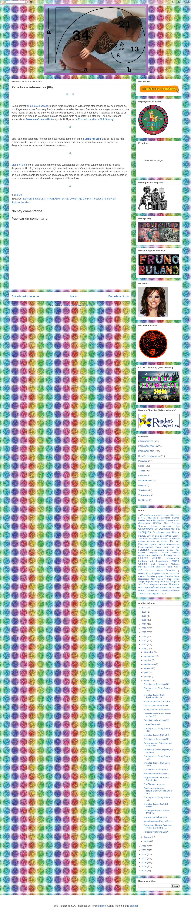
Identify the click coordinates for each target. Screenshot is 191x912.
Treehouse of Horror (170, 590)
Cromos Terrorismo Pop (165, 526)
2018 (144, 620)
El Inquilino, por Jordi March (157, 709)
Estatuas (147, 538)
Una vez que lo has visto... (156, 817)
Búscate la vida (173, 520)
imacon (102, 906)
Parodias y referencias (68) (156, 739)
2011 (144, 648)
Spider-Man (153, 590)
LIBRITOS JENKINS (149, 558)
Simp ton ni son (162, 581)
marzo (147, 680)
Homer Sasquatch (152, 724)
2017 (144, 624)
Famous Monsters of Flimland (153, 541)
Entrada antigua (118, 296)
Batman (37, 198)
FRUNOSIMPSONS (57, 198)
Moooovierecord (146, 567)
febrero (148, 837)
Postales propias (155, 576)
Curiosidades (145, 528)
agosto (147, 668)
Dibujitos (144, 532)
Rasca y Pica (164, 579)
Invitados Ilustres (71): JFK (156, 735)
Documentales (145, 480)
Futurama (143, 549)
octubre (148, 660)
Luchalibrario (162, 561)
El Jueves (165, 535)
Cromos (142, 526)
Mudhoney (160, 567)
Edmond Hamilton (87, 119)
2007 (144, 858)
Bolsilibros (143, 500)
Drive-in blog (153, 536)
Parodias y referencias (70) (156, 684)
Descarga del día (169, 528)
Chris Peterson (172, 523)
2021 (144, 607)
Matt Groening (159, 564)
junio (146, 676)
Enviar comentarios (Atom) (78, 305)
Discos (141, 485)
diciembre (149, 652)
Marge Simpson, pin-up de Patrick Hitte (156, 778)
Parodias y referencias (104, 198)
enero (147, 841)
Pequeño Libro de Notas (163, 574)
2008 (144, 854)
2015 (144, 632)
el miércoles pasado (37, 106)
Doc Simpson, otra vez (154, 784)
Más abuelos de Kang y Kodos (158, 821)
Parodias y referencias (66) (156, 832)
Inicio (73, 296)
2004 (144, 870)
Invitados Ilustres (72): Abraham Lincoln (154, 696)
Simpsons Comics (158, 584)
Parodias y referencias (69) (156, 720)
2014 (144, 636)
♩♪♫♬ (163, 594)
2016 (144, 628)
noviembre (149, 656)
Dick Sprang (107, 119)
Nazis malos (173, 567)
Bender (149, 520)
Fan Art (175, 541)
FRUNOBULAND (146, 451)
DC (44, 198)
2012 (144, 644)
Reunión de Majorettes (149, 456)
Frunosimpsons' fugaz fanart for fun (159, 547)
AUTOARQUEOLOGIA (162, 515)
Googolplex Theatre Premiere (164, 553)
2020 (144, 612)
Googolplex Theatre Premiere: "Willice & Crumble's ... (158, 826)
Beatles (141, 520)
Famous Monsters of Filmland (166, 539)
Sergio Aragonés (146, 581)
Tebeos (141, 471)
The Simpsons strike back (156, 769)
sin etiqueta (153, 593)
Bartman (27, 198)
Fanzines (142, 475)
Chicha (157, 523)
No (140, 570)
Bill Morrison (159, 520)
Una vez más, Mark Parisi (156, 705)
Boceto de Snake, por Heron (157, 701)
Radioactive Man (20, 202)
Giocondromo (157, 550)
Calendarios (144, 523)
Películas (142, 461)
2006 (144, 862)
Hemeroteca (144, 555)
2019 (144, 616)
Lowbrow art (145, 561)
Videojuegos (144, 495)
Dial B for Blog (92, 139)
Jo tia (177, 555)
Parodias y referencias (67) (156, 773)
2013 (144, 640)
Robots (176, 579)
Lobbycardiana (172, 558)
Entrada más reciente (25, 296)
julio (146, 672)
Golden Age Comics (80, 198)
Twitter (142, 593)
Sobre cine (166, 587)
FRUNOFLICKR (145, 441)
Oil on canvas (154, 570)
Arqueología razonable (158, 518)
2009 (144, 850)
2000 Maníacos (145, 515)
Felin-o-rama (173, 544)
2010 (144, 846)
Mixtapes (175, 564)
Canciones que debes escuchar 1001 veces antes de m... (158, 790)
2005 (144, 866)
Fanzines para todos (151, 544)
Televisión (143, 490)
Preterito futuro (172, 576)
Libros (141, 466)
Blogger (134, 906)
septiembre (149, 664)
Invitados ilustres (162, 555)
